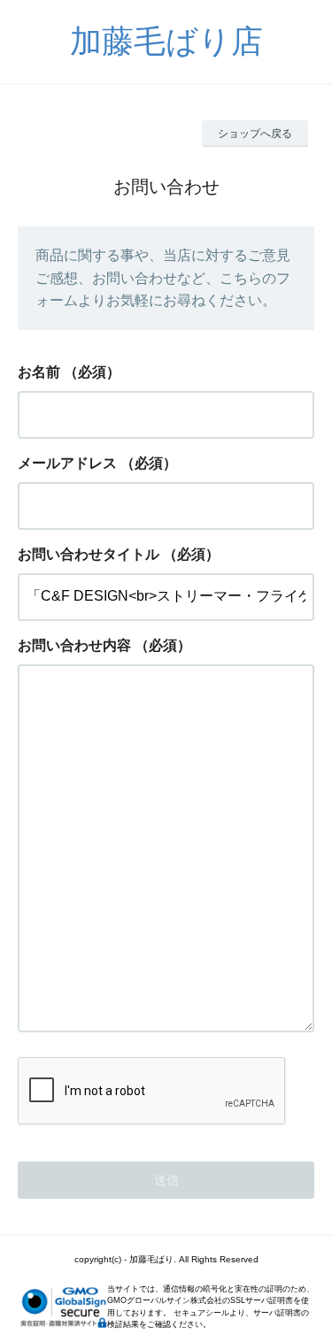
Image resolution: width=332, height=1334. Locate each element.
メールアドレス (67, 463)
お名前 (39, 372)
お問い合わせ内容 (74, 645)
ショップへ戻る (255, 133)
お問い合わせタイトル (88, 554)
